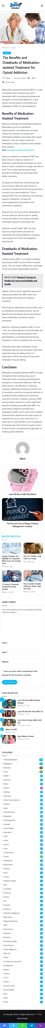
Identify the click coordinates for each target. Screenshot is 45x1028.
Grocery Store (9, 986)
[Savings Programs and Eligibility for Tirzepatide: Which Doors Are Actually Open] (12, 548)
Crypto (6, 877)
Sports (6, 844)
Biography (8, 816)
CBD (5, 925)
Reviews (7, 937)
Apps (6, 808)
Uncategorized (9, 820)
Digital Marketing (10, 921)
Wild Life (7, 953)
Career (6, 982)
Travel (6, 857)
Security (7, 905)
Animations (8, 861)
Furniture (7, 893)
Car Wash (7, 889)
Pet (5, 901)
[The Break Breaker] (15, 5)
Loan (6, 848)
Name (5, 643)
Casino (6, 897)
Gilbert (8, 78)
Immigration (8, 966)
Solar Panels (9, 945)
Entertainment (9, 812)
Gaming (7, 792)
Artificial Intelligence (12, 913)
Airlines (6, 970)
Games (6, 788)
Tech (6, 772)
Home (6, 48)
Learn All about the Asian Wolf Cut (30, 711)
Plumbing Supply (10, 941)
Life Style (7, 796)
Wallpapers (8, 764)
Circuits (7, 974)
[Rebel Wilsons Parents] (9, 739)
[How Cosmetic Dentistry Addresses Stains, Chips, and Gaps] (33, 575)
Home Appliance (10, 949)
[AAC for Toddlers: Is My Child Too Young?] (33, 548)
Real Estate (8, 865)
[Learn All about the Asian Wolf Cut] (9, 713)
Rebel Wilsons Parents (26, 736)
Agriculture (8, 917)
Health (13, 48)
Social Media (9, 828)
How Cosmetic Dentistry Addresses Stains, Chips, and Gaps (32, 586)
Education (8, 832)
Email (5, 652)
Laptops (7, 824)
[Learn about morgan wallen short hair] (9, 722)
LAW (5, 836)
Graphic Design (10, 881)
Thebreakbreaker (10, 760)
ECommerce (8, 929)
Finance (7, 869)
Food (5, 873)
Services (7, 780)
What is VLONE (11, 729)
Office (6, 957)
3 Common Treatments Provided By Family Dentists (10, 586)
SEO (5, 885)
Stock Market (9, 990)
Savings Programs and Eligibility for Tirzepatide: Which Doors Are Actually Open (11, 559)
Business (7, 768)
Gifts (5, 994)
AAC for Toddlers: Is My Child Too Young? (32, 557)
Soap (6, 998)
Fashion (7, 804)
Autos (6, 840)
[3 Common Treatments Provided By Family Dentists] (12, 576)
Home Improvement (12, 800)
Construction (9, 852)
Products (7, 909)
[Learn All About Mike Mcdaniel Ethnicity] (9, 703)
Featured (7, 933)
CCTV (6, 978)
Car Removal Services (12, 962)
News (6, 784)
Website (5, 662)
